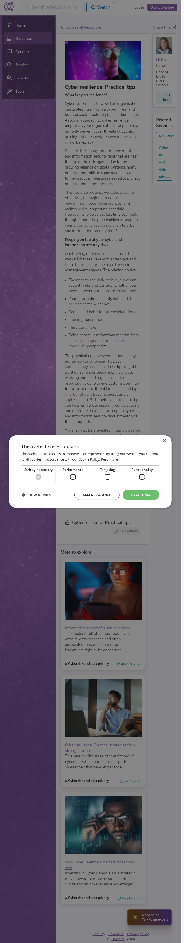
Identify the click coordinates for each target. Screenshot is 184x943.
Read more (109, 459)
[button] (36, 495)
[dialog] (90, 471)
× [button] (164, 440)
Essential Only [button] (97, 495)
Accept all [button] (141, 495)
